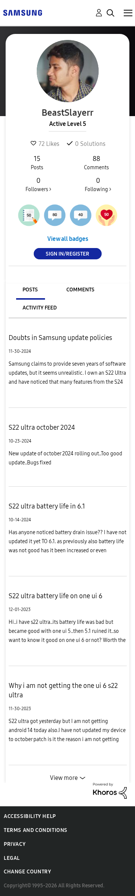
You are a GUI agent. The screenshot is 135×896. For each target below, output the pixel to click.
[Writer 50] (29, 215)
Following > (98, 184)
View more (64, 777)
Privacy (15, 844)
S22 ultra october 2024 (42, 427)
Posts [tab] (30, 289)
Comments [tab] (80, 289)
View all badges (67, 238)
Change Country (27, 871)
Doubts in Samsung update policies (60, 338)
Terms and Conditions (36, 830)
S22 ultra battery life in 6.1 (47, 506)
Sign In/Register (67, 254)
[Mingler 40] (80, 215)
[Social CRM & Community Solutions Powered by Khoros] (110, 790)
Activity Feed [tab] (39, 308)
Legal (12, 858)
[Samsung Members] (22, 12)
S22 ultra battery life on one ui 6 (55, 596)
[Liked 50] (106, 215)
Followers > (38, 184)
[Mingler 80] (55, 215)
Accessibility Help (30, 816)
